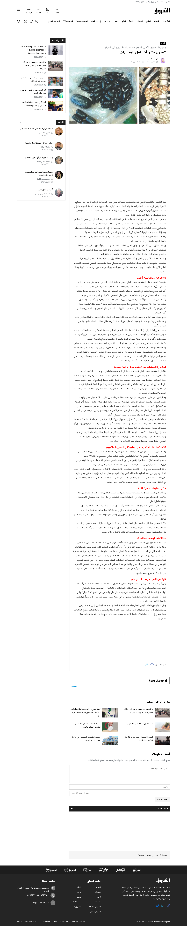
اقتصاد (140, 21)
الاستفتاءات (46, 921)
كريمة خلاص (153, 58)
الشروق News (82, 21)
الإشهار (19, 921)
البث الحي (64, 921)
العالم (148, 21)
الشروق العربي (54, 21)
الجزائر (156, 21)
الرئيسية (166, 21)
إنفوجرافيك (96, 21)
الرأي (124, 21)
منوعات (107, 21)
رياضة (131, 21)
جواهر (116, 21)
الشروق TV (68, 21)
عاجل (55, 921)
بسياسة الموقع (106, 760)
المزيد (21, 122)
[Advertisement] (119, 143)
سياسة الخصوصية (31, 921)
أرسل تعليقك (162, 799)
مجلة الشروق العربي (78, 921)
